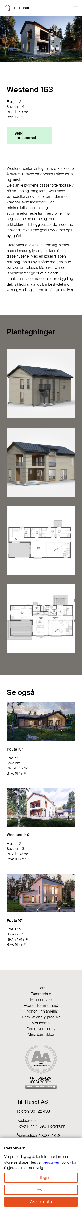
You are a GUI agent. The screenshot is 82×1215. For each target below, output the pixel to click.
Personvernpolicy (41, 1028)
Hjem (41, 988)
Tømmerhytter (41, 999)
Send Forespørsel (25, 135)
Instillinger (41, 1177)
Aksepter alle (41, 1201)
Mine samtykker (41, 1034)
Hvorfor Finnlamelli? (41, 1011)
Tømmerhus (41, 994)
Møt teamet (41, 1022)
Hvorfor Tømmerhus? (41, 1005)
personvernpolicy (57, 1162)
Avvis (41, 1189)
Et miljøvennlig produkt (41, 1017)
